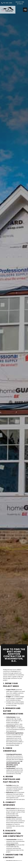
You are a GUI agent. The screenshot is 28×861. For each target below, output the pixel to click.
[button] (25, 10)
